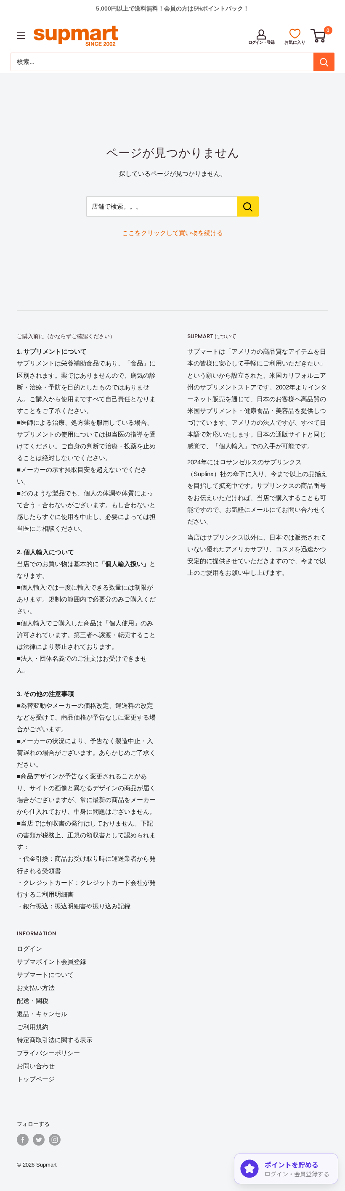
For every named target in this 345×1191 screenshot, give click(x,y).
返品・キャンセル (42, 1013)
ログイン (29, 948)
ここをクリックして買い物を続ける (172, 232)
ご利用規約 (32, 1026)
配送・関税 (32, 1000)
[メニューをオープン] (21, 35)
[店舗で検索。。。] (248, 206)
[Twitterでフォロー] (39, 1140)
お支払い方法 (36, 987)
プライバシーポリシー (48, 1052)
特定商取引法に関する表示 (55, 1039)
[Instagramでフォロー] (55, 1140)
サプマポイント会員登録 (51, 961)
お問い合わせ (36, 1065)
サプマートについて (45, 974)
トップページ (36, 1078)
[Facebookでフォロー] (23, 1140)
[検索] (323, 62)
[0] (318, 35)
